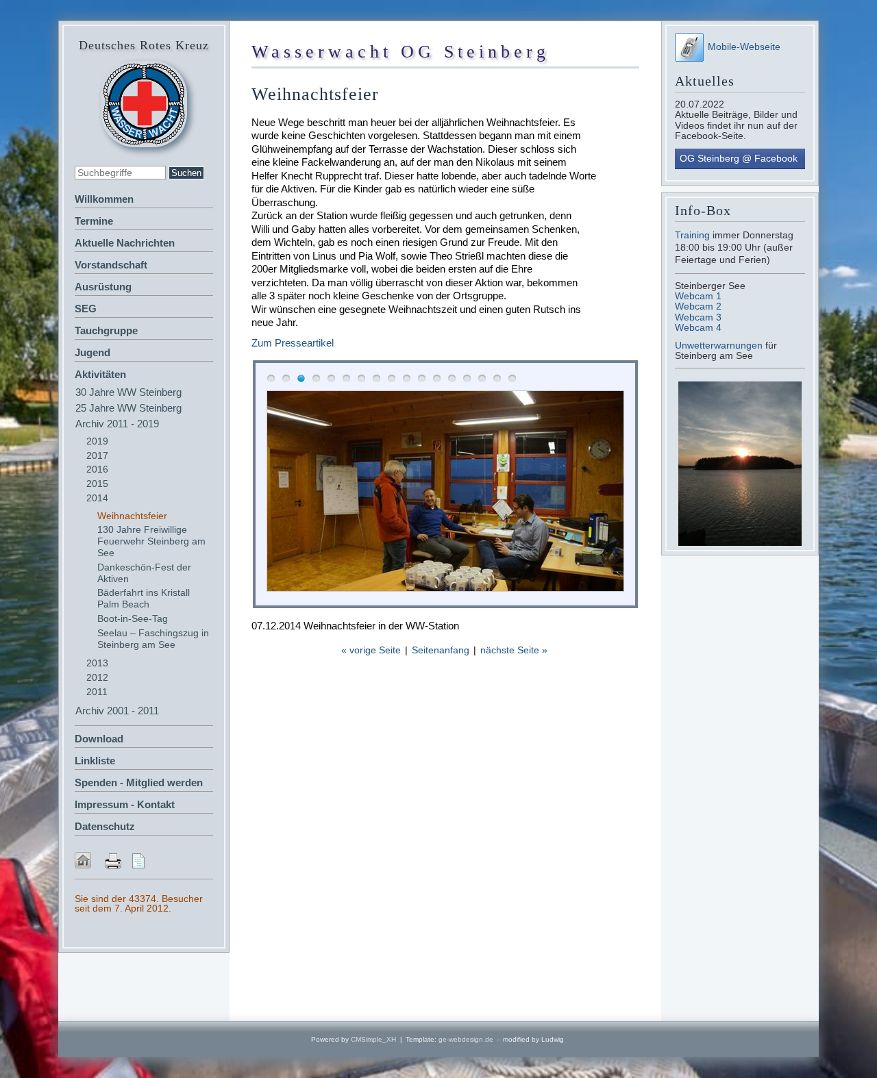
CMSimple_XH (373, 1039)
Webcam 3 (698, 317)
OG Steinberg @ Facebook (739, 158)
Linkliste (95, 760)
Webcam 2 (698, 306)
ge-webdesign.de (465, 1039)
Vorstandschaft (111, 265)
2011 (97, 691)
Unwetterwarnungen (720, 345)
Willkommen (104, 199)
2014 (97, 497)
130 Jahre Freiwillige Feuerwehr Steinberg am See (151, 541)
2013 (97, 662)
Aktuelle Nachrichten (125, 243)
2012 (97, 677)
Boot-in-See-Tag (132, 618)
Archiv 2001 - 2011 (117, 710)
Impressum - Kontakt (125, 804)
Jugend (92, 352)
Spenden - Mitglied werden (139, 782)
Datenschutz (105, 826)
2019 (97, 441)
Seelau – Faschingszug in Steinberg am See (153, 638)
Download (99, 738)
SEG (86, 308)
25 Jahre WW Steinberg (128, 408)
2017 (97, 455)
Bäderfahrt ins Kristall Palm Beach (143, 598)
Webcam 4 (698, 327)
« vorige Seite (371, 649)
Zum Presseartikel (292, 343)
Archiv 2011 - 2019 (117, 423)
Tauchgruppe (106, 330)
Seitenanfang (440, 649)
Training (692, 234)
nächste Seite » (513, 649)
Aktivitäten (100, 374)
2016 (97, 469)
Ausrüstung (103, 286)
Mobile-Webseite (744, 46)
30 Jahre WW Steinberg (128, 392)
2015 (97, 483)
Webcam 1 (698, 295)
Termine (94, 221)
